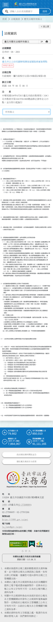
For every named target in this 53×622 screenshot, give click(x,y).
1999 (4, 505)
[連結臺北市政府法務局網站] (26, 479)
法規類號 (6, 48)
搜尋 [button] (45, 11)
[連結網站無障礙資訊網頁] (18, 544)
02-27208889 (24, 505)
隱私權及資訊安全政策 (26, 462)
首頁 (4, 19)
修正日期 (6, 82)
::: (1, 17)
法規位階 (6, 72)
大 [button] (29, 551)
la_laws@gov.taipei (12, 527)
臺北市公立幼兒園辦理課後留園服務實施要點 (24, 61)
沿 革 (6, 92)
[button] (44, 27)
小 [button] (22, 551)
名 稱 (6, 58)
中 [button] (26, 551)
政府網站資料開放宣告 (26, 455)
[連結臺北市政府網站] (39, 544)
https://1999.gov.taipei (15, 519)
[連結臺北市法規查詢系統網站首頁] (25, 4)
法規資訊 (15, 19)
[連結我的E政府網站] (32, 544)
